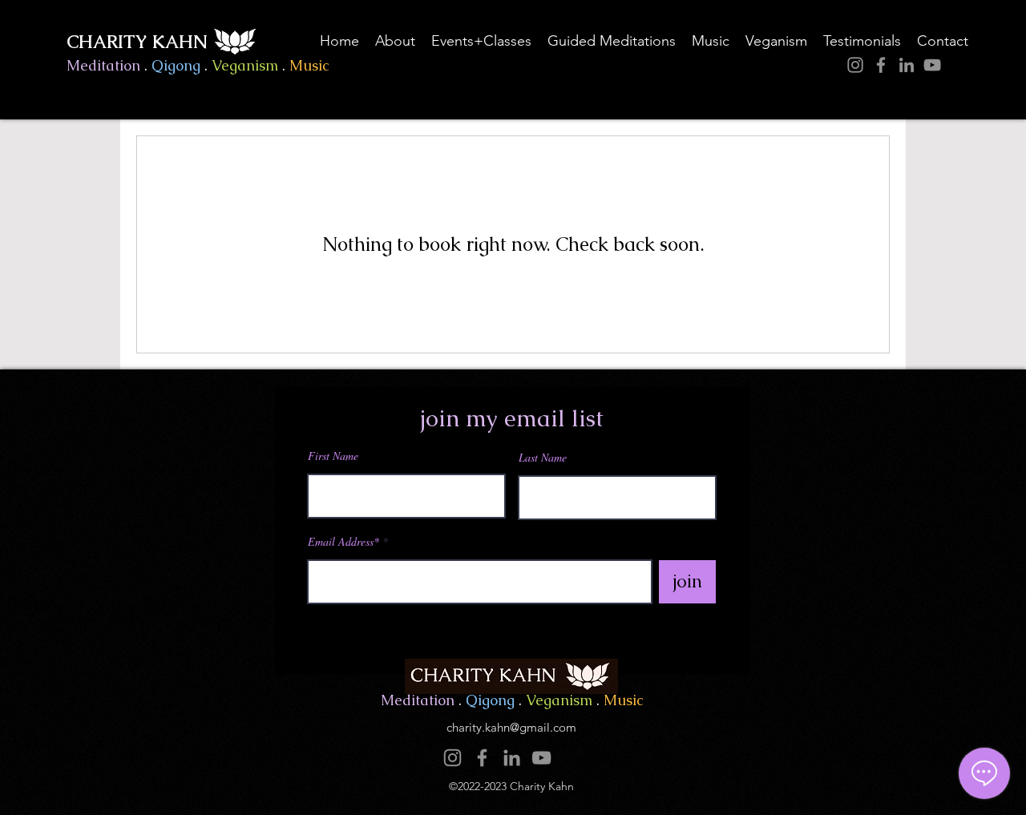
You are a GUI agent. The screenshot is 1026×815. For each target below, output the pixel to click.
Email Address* (343, 541)
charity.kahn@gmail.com (511, 727)
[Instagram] (855, 64)
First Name (333, 456)
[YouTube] (932, 64)
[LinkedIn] (906, 64)
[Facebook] (880, 64)
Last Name (543, 457)
